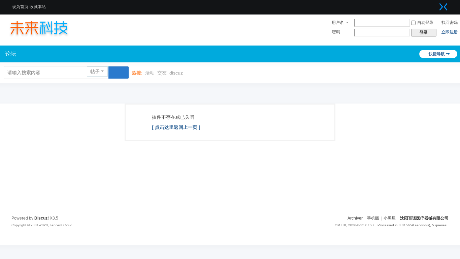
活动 (150, 73)
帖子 (95, 71)
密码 (336, 32)
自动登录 (425, 22)
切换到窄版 (443, 7)
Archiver (355, 218)
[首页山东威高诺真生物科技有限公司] (45, 27)
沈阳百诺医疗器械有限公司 (424, 218)
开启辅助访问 (435, 5)
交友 (162, 73)
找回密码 (449, 22)
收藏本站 (38, 6)
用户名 (338, 22)
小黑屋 (390, 218)
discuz (176, 73)
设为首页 (20, 6)
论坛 (10, 54)
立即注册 (449, 32)
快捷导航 (437, 54)
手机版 (373, 218)
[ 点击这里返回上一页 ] (176, 127)
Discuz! (41, 218)
